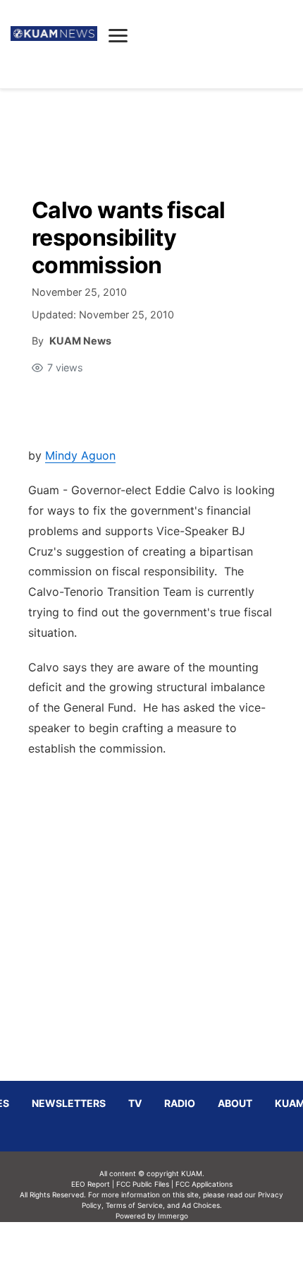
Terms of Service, (135, 1205)
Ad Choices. (202, 1205)
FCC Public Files (142, 1184)
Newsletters (69, 1103)
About (235, 1103)
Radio (179, 1103)
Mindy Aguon (80, 455)
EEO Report (90, 1184)
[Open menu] (118, 35)
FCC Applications (204, 1184)
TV (135, 1103)
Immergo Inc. (172, 1248)
